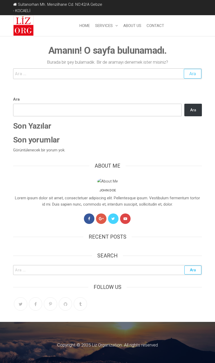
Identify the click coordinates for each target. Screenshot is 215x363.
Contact (155, 25)
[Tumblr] (80, 304)
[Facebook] (89, 218)
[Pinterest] (50, 304)
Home (84, 25)
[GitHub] (65, 304)
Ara (16, 99)
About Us (132, 25)
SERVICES (104, 25)
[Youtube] (125, 218)
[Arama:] (107, 73)
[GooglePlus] (101, 218)
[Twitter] (113, 218)
